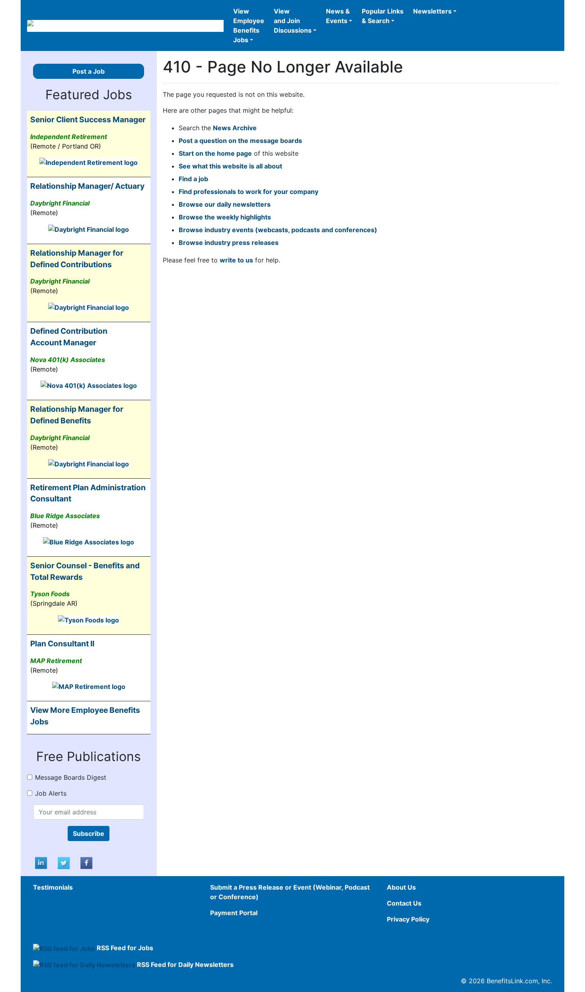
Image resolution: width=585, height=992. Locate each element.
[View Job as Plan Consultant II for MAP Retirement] (88, 686)
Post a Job (88, 71)
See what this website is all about (230, 166)
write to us (236, 260)
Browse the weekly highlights (225, 217)
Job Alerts (50, 793)
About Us (401, 887)
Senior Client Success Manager (88, 119)
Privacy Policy (408, 919)
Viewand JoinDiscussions (293, 20)
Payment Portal (233, 913)
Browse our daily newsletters (225, 204)
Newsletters (432, 11)
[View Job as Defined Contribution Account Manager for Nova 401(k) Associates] (89, 385)
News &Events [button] (338, 16)
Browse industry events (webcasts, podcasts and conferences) (278, 230)
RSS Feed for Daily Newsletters (185, 965)
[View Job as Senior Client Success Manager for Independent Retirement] (88, 162)
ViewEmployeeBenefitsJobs (248, 25)
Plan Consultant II (62, 643)
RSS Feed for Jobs (125, 948)
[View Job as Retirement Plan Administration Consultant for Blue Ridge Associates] (88, 541)
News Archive (235, 128)
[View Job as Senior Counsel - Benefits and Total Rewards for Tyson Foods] (88, 619)
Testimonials (53, 887)
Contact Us (404, 903)
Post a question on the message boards (240, 141)
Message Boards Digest (70, 777)
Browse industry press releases (229, 243)
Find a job (193, 179)
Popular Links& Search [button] (383, 16)
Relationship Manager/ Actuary (87, 186)
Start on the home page (215, 153)
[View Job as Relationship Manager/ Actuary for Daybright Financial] (88, 229)
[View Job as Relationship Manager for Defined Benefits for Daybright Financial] (88, 463)
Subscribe (88, 833)
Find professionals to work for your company (248, 192)
